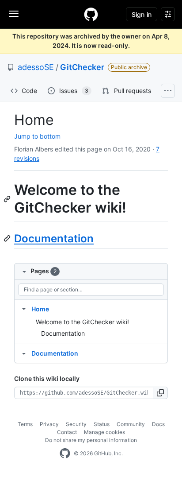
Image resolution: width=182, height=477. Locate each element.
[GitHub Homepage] (65, 453)
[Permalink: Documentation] (8, 238)
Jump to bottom (37, 136)
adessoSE (36, 67)
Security (76, 424)
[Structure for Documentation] (23, 353)
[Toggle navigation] (13, 13)
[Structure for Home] (23, 309)
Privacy (49, 424)
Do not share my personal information (91, 440)
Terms (25, 424)
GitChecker (82, 67)
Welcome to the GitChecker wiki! (82, 322)
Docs (158, 424)
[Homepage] (91, 14)
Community (131, 424)
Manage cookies (104, 432)
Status (102, 424)
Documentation (54, 238)
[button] (160, 393)
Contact (67, 432)
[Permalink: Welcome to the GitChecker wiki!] (8, 199)
